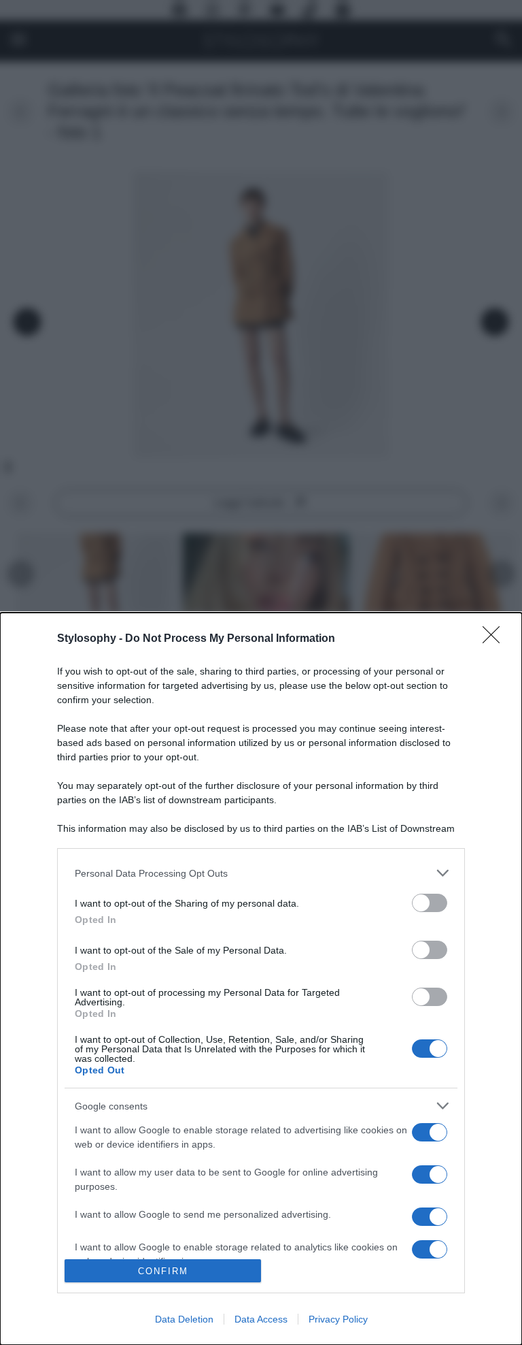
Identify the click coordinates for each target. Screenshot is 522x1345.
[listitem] (261, 873)
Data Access (261, 1319)
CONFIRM (163, 1271)
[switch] (429, 903)
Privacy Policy (338, 1319)
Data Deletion (184, 1319)
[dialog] (261, 979)
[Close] (495, 639)
